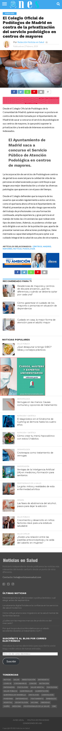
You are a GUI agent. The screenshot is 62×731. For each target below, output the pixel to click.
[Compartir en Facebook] (14, 91)
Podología (29, 249)
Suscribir (11, 661)
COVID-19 (7, 684)
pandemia (8, 699)
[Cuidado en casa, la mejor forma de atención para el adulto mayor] (9, 324)
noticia (17, 249)
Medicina (16, 706)
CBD (54, 706)
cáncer (32, 684)
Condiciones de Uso (32, 723)
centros (37, 246)
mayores (7, 249)
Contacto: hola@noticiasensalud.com (22, 577)
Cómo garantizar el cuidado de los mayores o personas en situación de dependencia (37, 306)
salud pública (10, 691)
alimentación (41, 691)
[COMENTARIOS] (48, 91)
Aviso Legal (18, 720)
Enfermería (9, 687)
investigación (28, 680)
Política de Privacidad (38, 720)
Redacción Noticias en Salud (30, 42)
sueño (6, 706)
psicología (22, 687)
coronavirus (20, 684)
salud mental (37, 687)
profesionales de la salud (36, 706)
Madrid (47, 246)
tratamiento (37, 699)
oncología (34, 695)
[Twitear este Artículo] (21, 91)
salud (16, 680)
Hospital (8, 703)
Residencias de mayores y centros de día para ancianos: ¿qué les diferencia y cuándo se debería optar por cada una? (37, 290)
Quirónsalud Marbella (15, 695)
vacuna (34, 703)
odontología (21, 703)
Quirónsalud (26, 691)
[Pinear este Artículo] (34, 91)
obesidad (45, 703)
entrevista (43, 680)
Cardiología (48, 695)
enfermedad (22, 699)
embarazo (51, 699)
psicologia (52, 687)
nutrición (44, 684)
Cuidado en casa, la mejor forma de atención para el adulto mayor (36, 321)
